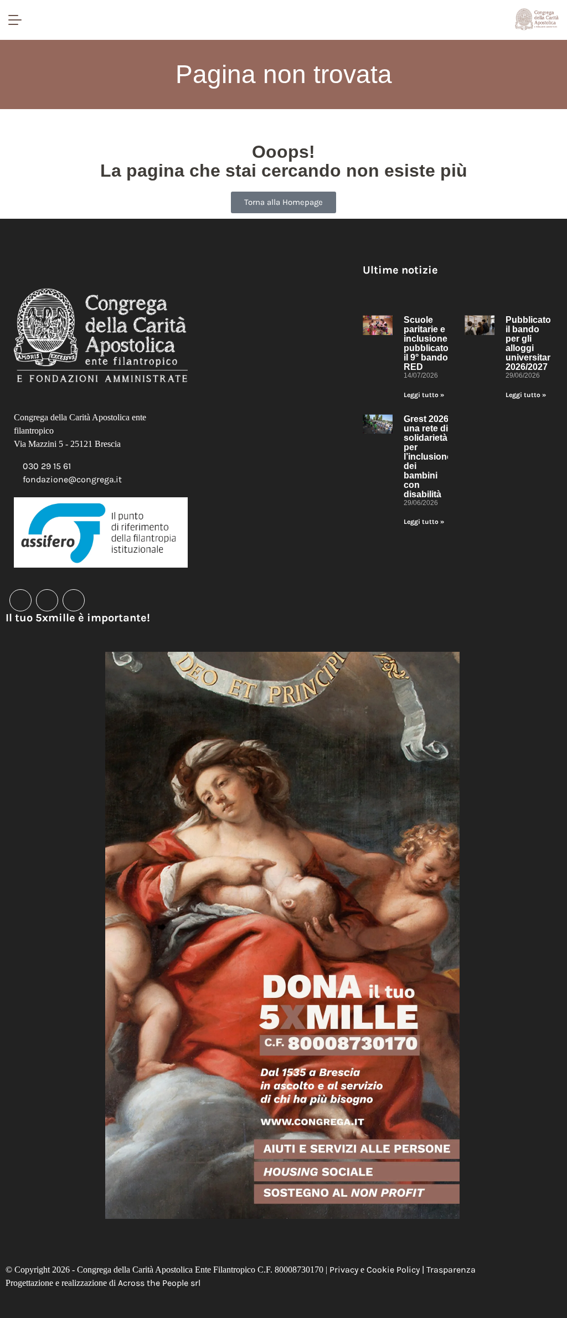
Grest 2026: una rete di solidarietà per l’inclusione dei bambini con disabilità (428, 456)
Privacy (343, 1269)
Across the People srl (159, 1283)
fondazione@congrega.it (72, 479)
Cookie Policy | (396, 1269)
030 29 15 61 (47, 466)
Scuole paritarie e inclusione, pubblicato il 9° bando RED (427, 343)
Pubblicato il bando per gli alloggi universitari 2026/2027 (529, 343)
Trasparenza (451, 1269)
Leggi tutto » (424, 395)
